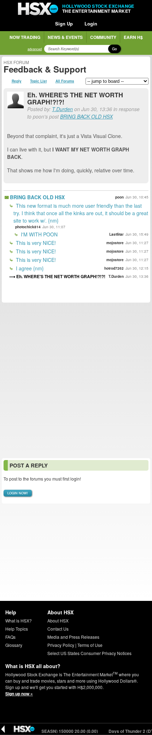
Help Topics (16, 629)
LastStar (116, 234)
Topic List (38, 81)
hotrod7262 (114, 268)
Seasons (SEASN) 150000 (56, 731)
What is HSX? (18, 621)
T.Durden (62, 109)
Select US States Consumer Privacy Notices (89, 653)
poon (119, 197)
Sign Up (64, 23)
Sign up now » (19, 693)
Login (90, 23)
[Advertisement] (76, 380)
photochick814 (28, 226)
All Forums (64, 81)
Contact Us (58, 629)
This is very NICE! (35, 242)
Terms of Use (90, 645)
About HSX (58, 621)
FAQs (10, 637)
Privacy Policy (60, 645)
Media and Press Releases (73, 637)
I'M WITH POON (38, 234)
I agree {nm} (29, 268)
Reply (17, 81)
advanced (35, 49)
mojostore (115, 242)
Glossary (13, 645)
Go (114, 48)
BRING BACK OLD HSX (86, 116)
